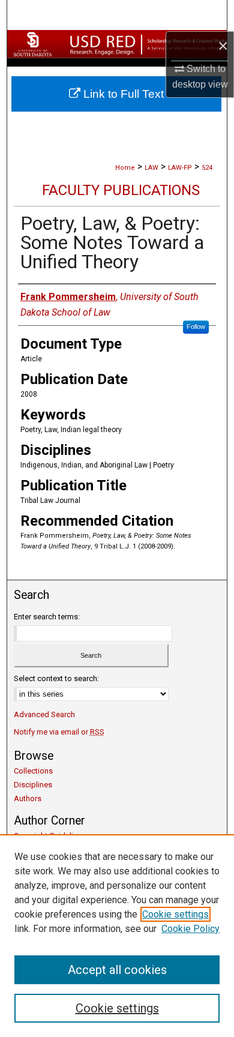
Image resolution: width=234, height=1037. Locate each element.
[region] (117, 935)
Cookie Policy (190, 928)
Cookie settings (175, 914)
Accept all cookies (117, 970)
